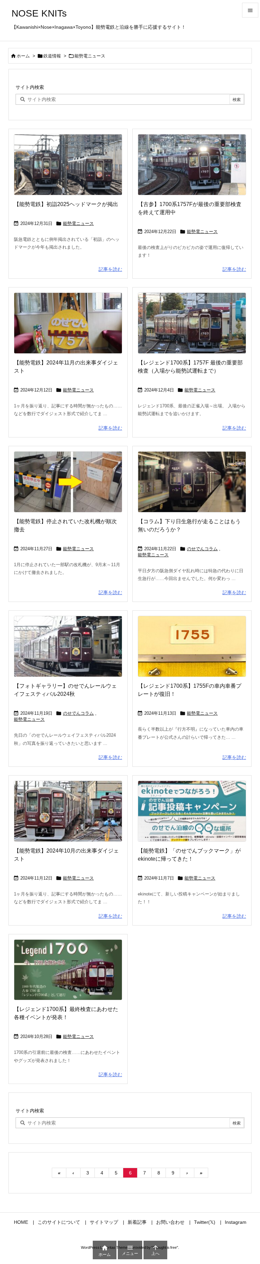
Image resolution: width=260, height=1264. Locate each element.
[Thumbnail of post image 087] (68, 970)
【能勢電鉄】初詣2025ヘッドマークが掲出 (66, 204)
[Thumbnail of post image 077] (68, 164)
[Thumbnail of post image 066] (192, 646)
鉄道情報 (52, 55)
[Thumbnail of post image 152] (192, 323)
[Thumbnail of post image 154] (192, 811)
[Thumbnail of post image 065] (68, 323)
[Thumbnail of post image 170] (68, 646)
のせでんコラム (202, 548)
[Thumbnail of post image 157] (68, 811)
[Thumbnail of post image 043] (68, 481)
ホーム (23, 55)
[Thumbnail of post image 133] (192, 481)
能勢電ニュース (78, 223)
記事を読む (110, 269)
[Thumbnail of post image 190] (192, 164)
